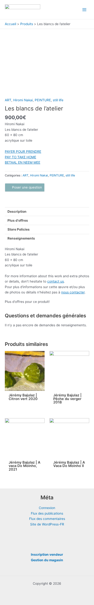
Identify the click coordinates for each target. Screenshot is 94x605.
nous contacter (73, 292)
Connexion (47, 508)
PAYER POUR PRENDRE (23, 151)
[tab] (47, 211)
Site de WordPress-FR (47, 524)
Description (17, 211)
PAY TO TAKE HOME (20, 157)
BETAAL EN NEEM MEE (22, 162)
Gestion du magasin (47, 560)
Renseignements (21, 238)
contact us (55, 281)
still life (58, 100)
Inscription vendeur (47, 554)
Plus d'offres (17, 220)
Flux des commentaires (47, 519)
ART (8, 100)
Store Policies (18, 229)
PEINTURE (43, 100)
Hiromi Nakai (23, 100)
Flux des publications (47, 513)
